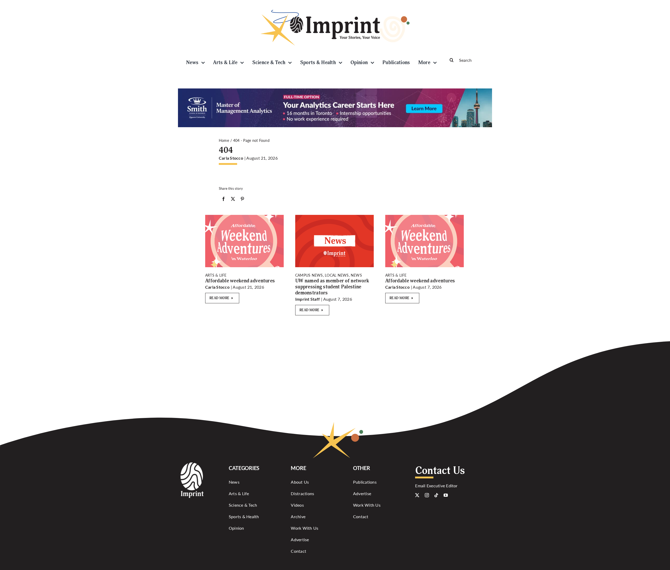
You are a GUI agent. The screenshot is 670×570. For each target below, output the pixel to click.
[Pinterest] (242, 199)
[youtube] (446, 495)
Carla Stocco (231, 157)
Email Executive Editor (436, 486)
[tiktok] (436, 495)
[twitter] (417, 495)
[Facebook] (223, 199)
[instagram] (427, 495)
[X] (233, 199)
